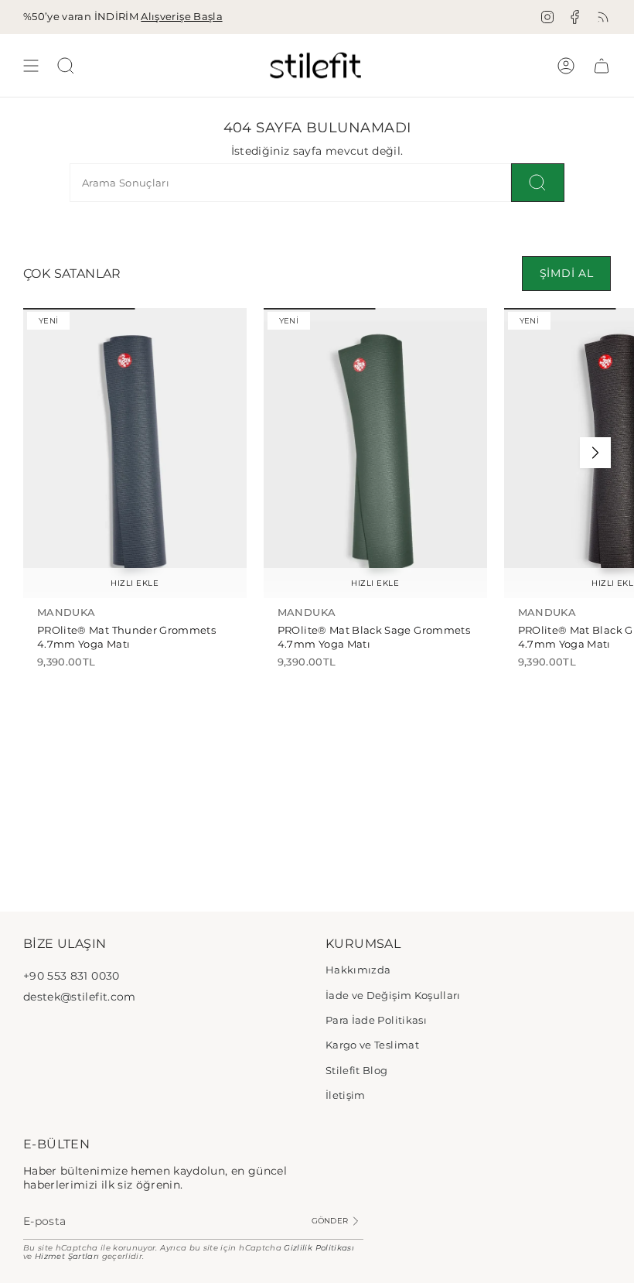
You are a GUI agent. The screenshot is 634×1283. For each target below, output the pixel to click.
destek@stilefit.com (79, 997)
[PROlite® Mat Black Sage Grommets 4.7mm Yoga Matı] (375, 453)
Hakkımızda (358, 969)
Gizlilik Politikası (319, 1248)
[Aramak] (537, 182)
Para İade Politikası (376, 1020)
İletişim (346, 1095)
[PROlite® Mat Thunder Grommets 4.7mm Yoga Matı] (135, 453)
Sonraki (595, 452)
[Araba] (601, 65)
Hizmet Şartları (67, 1256)
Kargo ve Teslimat (372, 1044)
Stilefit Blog (357, 1070)
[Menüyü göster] (30, 65)
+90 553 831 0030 (71, 976)
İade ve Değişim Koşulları (393, 995)
